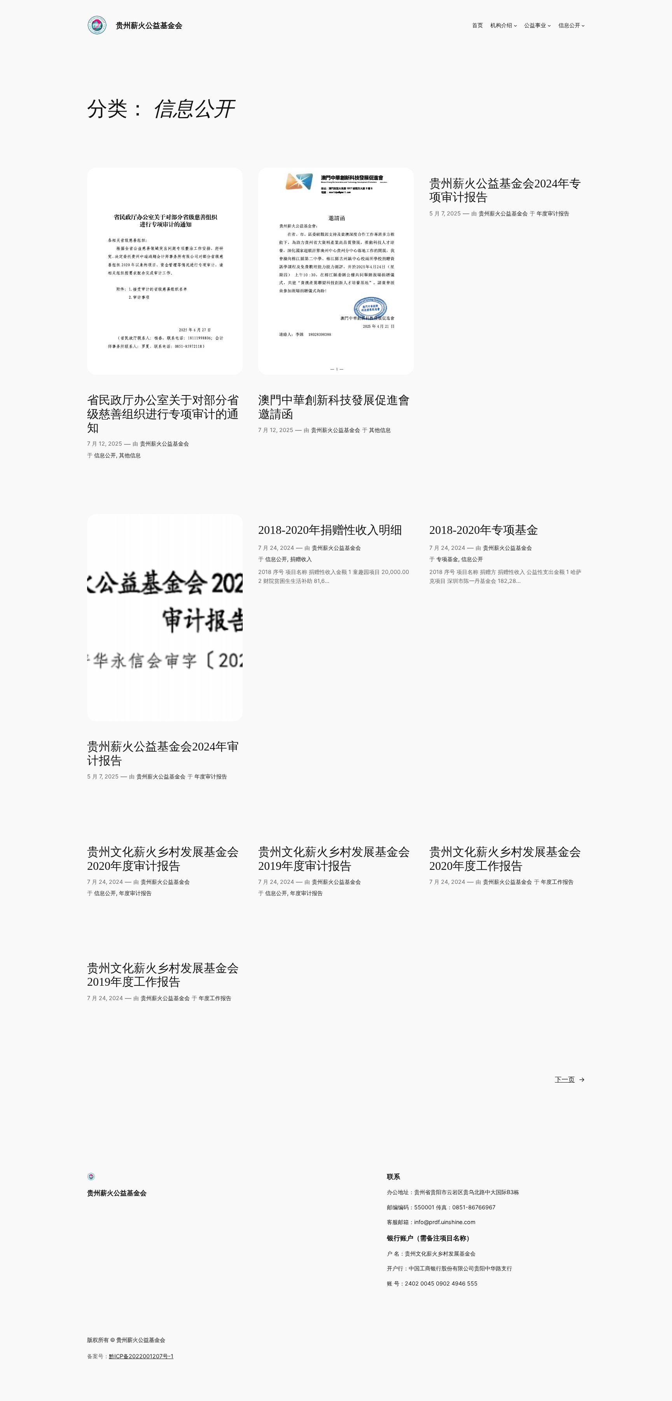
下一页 (570, 1079)
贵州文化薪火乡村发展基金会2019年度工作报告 (163, 975)
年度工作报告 (557, 881)
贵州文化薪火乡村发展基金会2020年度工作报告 (505, 859)
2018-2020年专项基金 (483, 530)
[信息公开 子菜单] (583, 25)
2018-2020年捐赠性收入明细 (330, 530)
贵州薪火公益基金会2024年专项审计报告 (505, 190)
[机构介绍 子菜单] (515, 25)
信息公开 (105, 455)
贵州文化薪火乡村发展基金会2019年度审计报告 (334, 859)
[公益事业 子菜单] (549, 25)
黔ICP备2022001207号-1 (141, 1356)
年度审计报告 (553, 213)
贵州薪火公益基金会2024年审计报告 (163, 753)
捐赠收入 (301, 559)
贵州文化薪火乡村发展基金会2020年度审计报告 (163, 859)
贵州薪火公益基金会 (149, 25)
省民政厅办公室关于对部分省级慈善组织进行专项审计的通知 (163, 414)
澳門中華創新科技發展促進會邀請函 (334, 407)
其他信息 (130, 455)
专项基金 (447, 559)
